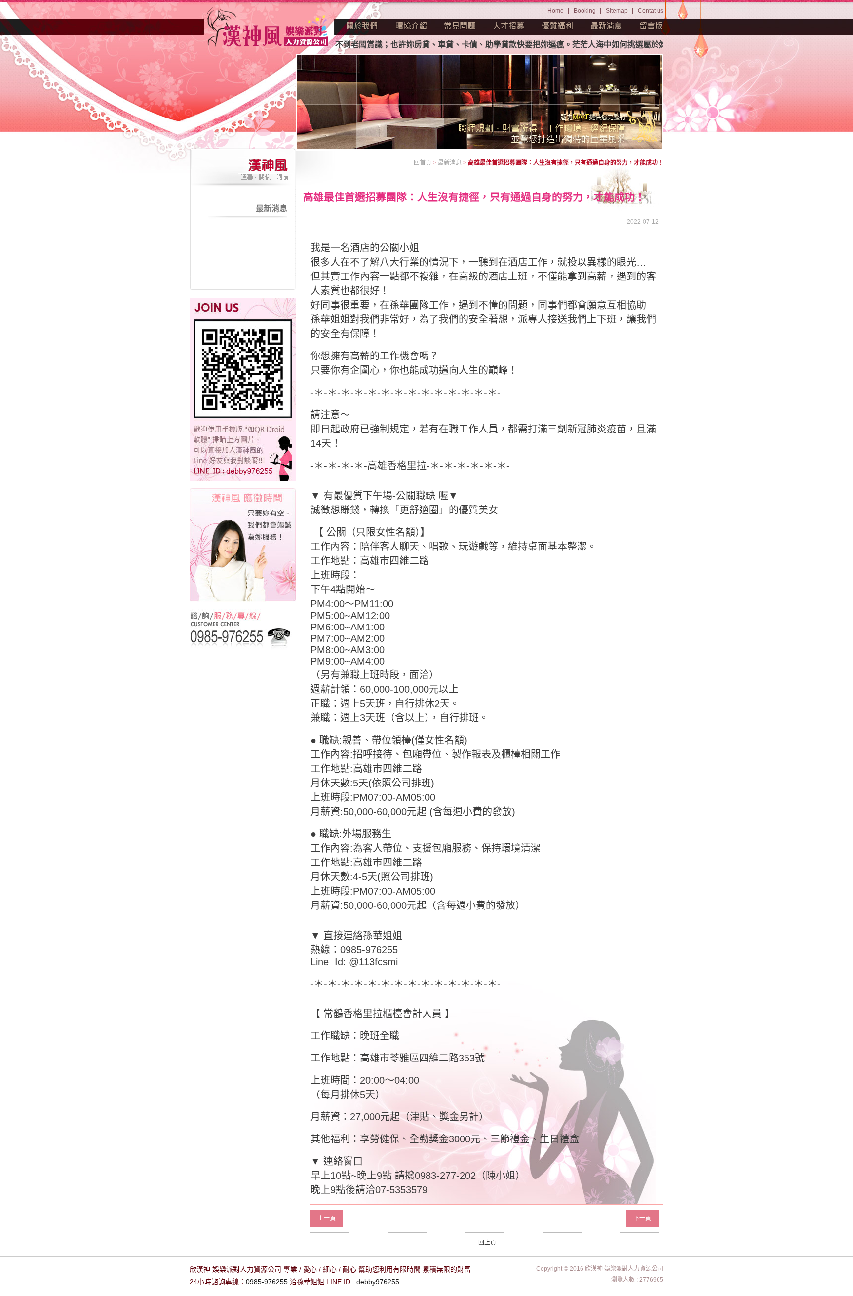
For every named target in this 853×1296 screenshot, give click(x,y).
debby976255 (377, 1282)
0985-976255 (267, 1282)
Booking (585, 10)
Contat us (650, 10)
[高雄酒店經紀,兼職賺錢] (268, 28)
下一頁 (642, 1218)
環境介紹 (411, 26)
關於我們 (362, 26)
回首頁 (422, 162)
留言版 (651, 26)
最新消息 (606, 26)
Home (555, 10)
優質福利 (558, 26)
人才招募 (509, 26)
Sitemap (617, 10)
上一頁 (327, 1218)
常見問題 (460, 26)
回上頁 (487, 1242)
